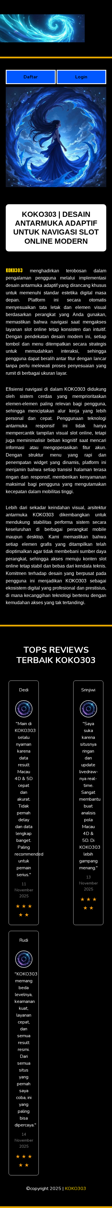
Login (81, 77)
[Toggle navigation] (106, 28)
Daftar (31, 77)
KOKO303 (14, 270)
